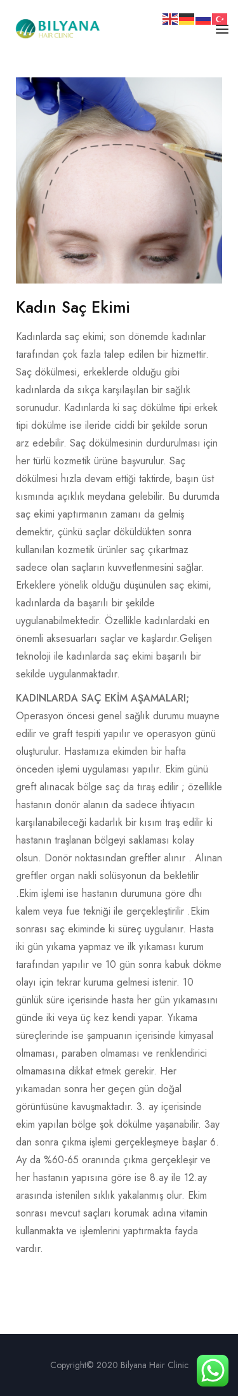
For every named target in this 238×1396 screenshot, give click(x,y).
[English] (170, 18)
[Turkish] (220, 18)
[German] (187, 18)
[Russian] (203, 18)
